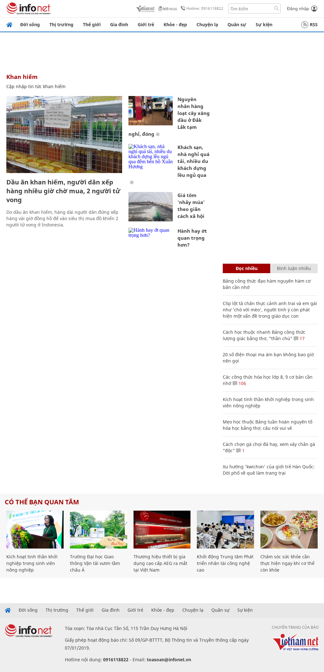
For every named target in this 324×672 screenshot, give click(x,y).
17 (301, 338)
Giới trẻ (146, 24)
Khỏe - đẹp (175, 24)
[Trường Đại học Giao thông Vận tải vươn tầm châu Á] (98, 530)
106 (241, 383)
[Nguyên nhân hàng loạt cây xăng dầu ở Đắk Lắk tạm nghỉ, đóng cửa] (150, 110)
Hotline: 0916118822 (204, 8)
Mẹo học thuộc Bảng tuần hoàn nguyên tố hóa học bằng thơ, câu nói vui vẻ (267, 425)
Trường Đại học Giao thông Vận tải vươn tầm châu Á (95, 563)
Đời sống (30, 24)
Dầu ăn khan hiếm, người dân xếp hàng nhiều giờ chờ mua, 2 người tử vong (63, 191)
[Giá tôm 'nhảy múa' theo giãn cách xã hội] (150, 206)
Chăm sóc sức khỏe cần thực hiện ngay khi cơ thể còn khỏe (287, 563)
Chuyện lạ (207, 24)
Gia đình (119, 24)
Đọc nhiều (247, 268)
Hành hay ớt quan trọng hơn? (192, 238)
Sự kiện (264, 24)
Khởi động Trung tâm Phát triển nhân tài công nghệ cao (225, 563)
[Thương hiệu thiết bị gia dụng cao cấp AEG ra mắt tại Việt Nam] (162, 530)
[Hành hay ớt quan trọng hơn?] (150, 242)
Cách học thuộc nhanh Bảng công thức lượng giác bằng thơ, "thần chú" (264, 335)
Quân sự (236, 24)
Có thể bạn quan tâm (42, 502)
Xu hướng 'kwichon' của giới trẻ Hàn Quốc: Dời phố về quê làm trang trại (269, 470)
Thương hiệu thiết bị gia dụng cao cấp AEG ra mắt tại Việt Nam (160, 563)
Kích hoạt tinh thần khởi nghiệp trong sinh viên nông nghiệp (32, 563)
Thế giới (92, 24)
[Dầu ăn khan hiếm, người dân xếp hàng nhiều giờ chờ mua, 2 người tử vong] (64, 134)
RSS (314, 24)
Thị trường (61, 24)
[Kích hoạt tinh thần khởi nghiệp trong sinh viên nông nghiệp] (35, 530)
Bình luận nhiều (294, 268)
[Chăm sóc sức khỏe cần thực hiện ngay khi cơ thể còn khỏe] (289, 530)
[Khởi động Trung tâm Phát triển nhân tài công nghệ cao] (225, 530)
